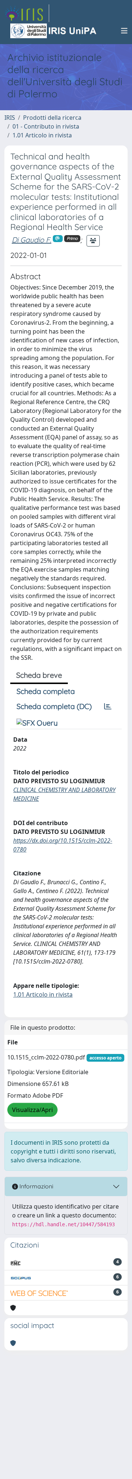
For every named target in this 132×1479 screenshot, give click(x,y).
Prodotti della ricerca (52, 118)
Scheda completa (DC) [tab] (54, 706)
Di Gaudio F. (31, 239)
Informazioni (35, 1186)
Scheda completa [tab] (45, 691)
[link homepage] (26, 13)
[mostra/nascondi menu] (124, 31)
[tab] (108, 706)
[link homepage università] (53, 31)
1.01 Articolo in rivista (42, 135)
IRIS (9, 118)
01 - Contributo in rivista (45, 126)
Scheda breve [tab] (39, 675)
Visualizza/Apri (32, 1110)
